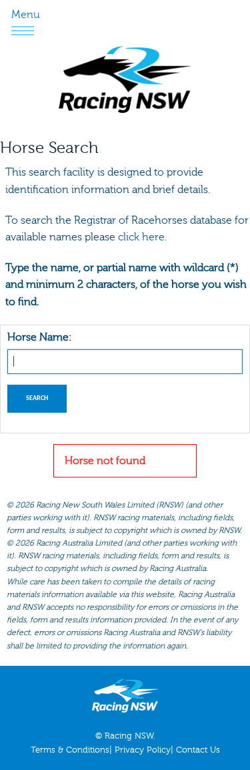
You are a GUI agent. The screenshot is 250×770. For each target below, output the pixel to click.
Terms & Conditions (70, 750)
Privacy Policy (143, 750)
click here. (142, 237)
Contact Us (198, 750)
